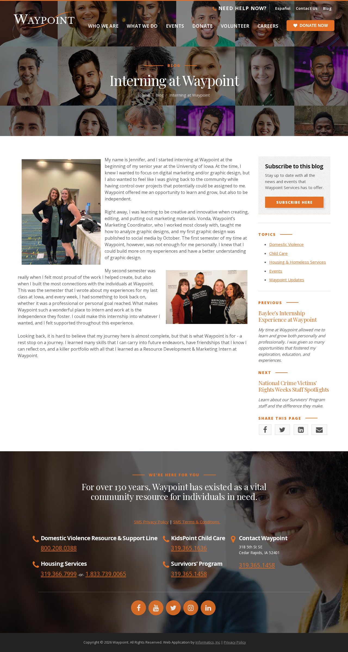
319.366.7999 (59, 574)
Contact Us (307, 8)
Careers (267, 26)
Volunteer (235, 26)
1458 (200, 574)
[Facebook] (265, 429)
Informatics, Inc (207, 642)
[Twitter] (282, 429)
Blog (327, 8)
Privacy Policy (235, 642)
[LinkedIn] (301, 429)
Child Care (278, 253)
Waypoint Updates (286, 279)
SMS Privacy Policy (151, 521)
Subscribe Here (294, 202)
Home (144, 95)
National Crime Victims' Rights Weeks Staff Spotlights (293, 386)
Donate (202, 26)
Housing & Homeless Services (297, 262)
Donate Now (314, 25)
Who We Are (103, 26)
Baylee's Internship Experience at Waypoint (287, 316)
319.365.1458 (257, 565)
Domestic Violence (286, 244)
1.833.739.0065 (105, 574)
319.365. (182, 574)
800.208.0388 (59, 548)
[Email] (319, 429)
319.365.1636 (189, 548)
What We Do (142, 26)
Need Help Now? (242, 8)
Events (175, 26)
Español (282, 8)
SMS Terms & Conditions (196, 521)
